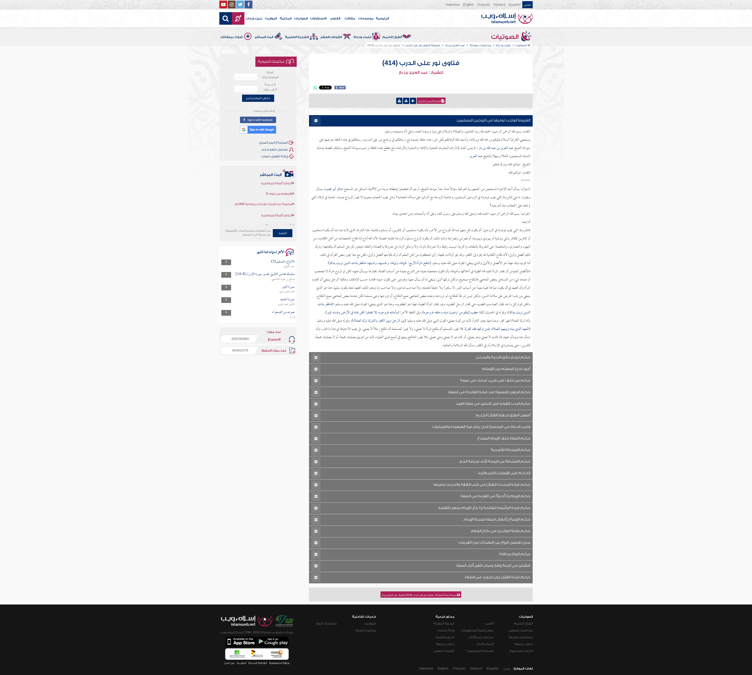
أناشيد (489, 623)
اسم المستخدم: (270, 74)
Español (515, 4)
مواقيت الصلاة (365, 630)
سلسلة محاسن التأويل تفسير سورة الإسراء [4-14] (265, 274)
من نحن (229, 662)
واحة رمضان (445, 630)
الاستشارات (318, 18)
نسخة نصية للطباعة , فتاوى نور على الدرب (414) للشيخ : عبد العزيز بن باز (419, 595)
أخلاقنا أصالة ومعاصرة (276, 198)
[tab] (421, 121)
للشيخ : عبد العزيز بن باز (421, 72)
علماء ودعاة (362, 37)
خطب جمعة (523, 644)
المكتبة (285, 18)
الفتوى (335, 18)
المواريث (271, 18)
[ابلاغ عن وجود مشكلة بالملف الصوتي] (399, 101)
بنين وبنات (254, 18)
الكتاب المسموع (521, 651)
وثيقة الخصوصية (279, 662)
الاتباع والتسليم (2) (283, 262)
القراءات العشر (331, 37)
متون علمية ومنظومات (477, 630)
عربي (527, 4)
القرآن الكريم (392, 37)
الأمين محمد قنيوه (286, 304)
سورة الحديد (287, 299)
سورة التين (288, 287)
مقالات (349, 18)
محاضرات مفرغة (521, 637)
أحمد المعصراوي (287, 292)
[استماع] (413, 101)
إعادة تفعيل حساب (274, 156)
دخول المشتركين (258, 98)
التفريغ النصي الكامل (429, 101)
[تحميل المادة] (406, 101)
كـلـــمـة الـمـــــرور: (270, 87)
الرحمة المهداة (443, 623)
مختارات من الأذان (481, 637)
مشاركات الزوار (326, 623)
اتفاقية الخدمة (257, 662)
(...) (292, 317)
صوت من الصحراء (283, 312)
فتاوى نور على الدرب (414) (420, 63)
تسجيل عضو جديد (274, 149)
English (468, 4)
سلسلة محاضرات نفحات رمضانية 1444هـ (263, 187)
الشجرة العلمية (297, 37)
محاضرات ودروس (520, 630)
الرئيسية (382, 18)
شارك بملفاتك (232, 37)
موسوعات (365, 18)
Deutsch (499, 4)
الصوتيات (301, 18)
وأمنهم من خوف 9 (279, 209)
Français (483, 4)
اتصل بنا (241, 662)
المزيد (282, 233)
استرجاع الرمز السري (273, 142)
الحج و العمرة (445, 637)
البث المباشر (264, 37)
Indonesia (453, 4)
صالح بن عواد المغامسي (283, 279)
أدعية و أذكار (485, 644)
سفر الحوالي (289, 266)
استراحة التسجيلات (480, 651)
